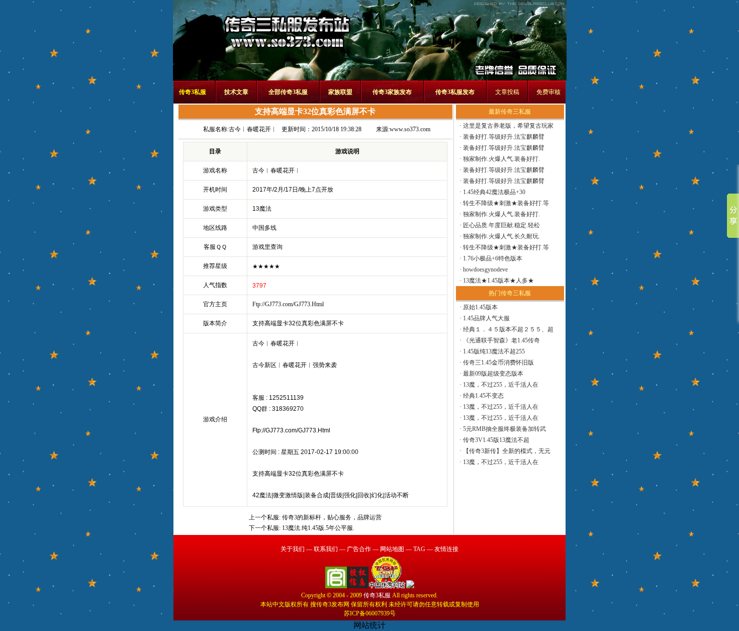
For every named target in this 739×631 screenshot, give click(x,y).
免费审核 (548, 92)
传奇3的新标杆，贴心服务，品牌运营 (332, 517)
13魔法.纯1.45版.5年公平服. (318, 527)
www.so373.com (410, 129)
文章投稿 (507, 92)
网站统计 (369, 625)
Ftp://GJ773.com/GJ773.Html (288, 304)
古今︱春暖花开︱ (253, 129)
